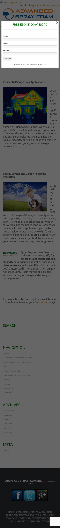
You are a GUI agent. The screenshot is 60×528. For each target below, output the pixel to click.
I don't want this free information (30, 64)
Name (6, 36)
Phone (6, 50)
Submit (7, 58)
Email (6, 43)
